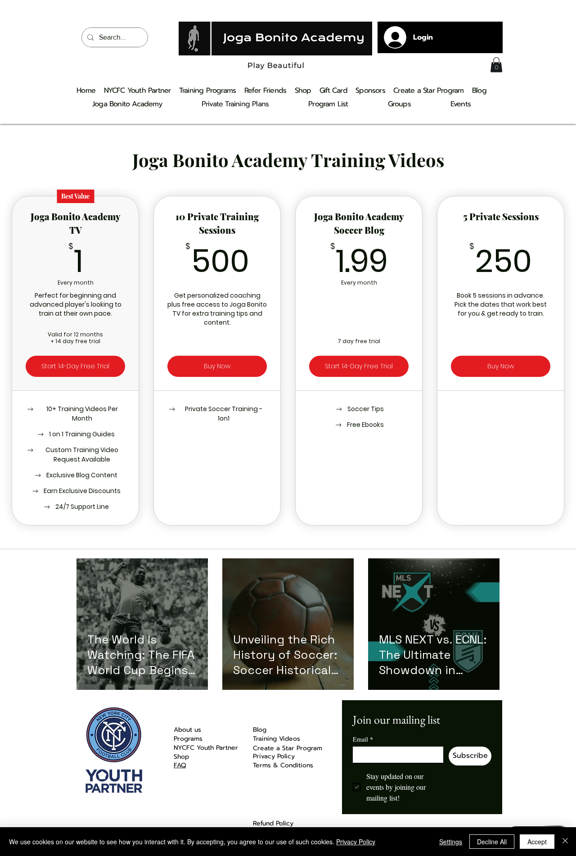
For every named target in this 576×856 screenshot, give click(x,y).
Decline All (492, 841)
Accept (537, 841)
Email (363, 739)
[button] (496, 64)
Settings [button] (450, 841)
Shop (181, 756)
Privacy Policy (355, 841)
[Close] (565, 841)
